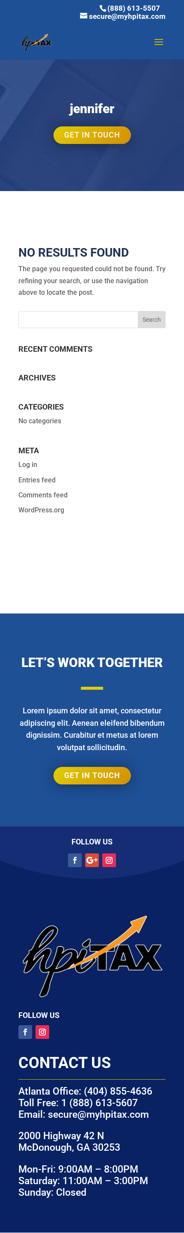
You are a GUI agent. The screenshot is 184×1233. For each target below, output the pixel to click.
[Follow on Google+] (92, 860)
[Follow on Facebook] (75, 860)
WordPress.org (41, 510)
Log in (27, 465)
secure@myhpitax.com (98, 1114)
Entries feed (37, 480)
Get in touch (92, 134)
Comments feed (43, 495)
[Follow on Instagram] (109, 860)
